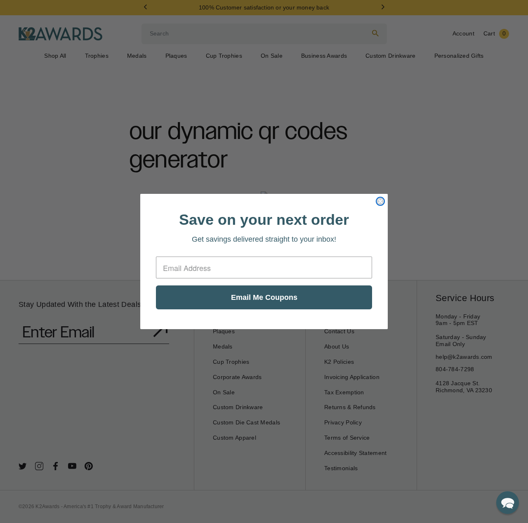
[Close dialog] (380, 201)
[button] (507, 502)
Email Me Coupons (264, 297)
